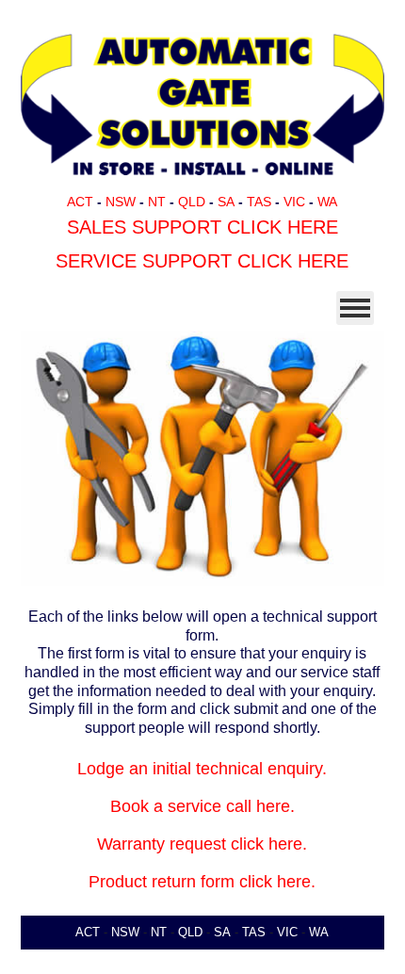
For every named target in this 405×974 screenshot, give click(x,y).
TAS (259, 201)
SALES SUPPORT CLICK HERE (202, 227)
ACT (80, 201)
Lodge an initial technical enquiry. (202, 768)
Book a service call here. (202, 806)
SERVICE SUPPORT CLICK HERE (202, 261)
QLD (191, 201)
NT (157, 201)
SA (226, 201)
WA (327, 201)
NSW (120, 201)
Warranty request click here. (202, 844)
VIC (294, 201)
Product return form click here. (202, 881)
